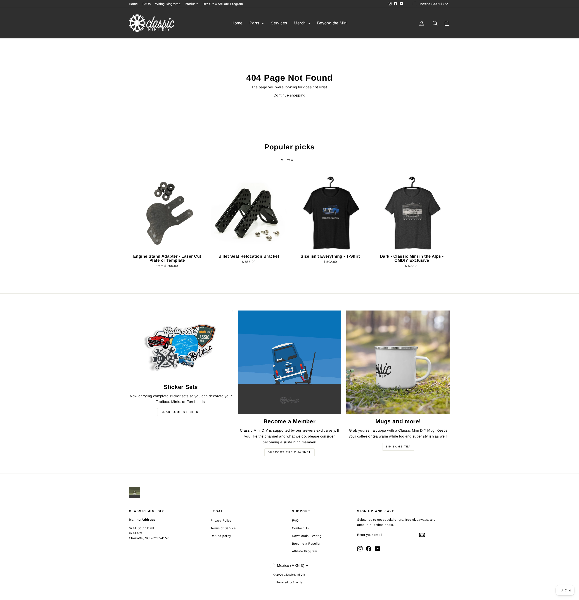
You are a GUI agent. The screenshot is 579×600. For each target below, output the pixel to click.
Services (279, 23)
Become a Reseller (306, 543)
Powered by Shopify (289, 582)
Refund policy (221, 536)
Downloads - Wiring (306, 536)
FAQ (295, 520)
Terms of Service (223, 528)
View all (289, 160)
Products (191, 4)
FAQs (146, 4)
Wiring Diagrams (167, 4)
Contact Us (300, 528)
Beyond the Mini (332, 23)
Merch (300, 23)
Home (133, 4)
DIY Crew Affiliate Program (223, 4)
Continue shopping (289, 95)
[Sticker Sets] (181, 345)
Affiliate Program (304, 551)
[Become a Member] (290, 362)
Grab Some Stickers (181, 412)
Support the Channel (289, 452)
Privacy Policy (221, 520)
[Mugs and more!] (398, 362)
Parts (255, 23)
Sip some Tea (398, 446)
